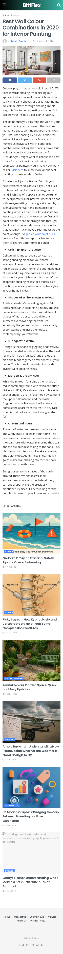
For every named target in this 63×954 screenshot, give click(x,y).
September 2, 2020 (43, 41)
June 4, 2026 (10, 891)
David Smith (18, 41)
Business (15, 15)
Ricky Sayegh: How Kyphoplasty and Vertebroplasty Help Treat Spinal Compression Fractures (30, 623)
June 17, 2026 (10, 759)
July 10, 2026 (10, 567)
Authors (52, 916)
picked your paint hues (40, 234)
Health (9, 551)
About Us (22, 920)
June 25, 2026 (10, 694)
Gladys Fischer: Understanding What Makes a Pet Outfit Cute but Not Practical (30, 882)
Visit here (17, 170)
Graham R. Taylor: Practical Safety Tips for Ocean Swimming (28, 560)
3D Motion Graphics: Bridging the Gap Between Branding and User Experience (31, 816)
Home (6, 15)
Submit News (37, 916)
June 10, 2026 (10, 825)
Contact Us (20, 916)
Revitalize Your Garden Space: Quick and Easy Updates (29, 687)
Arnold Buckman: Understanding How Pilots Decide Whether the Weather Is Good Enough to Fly (31, 750)
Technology (12, 805)
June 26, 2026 (10, 632)
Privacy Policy (37, 920)
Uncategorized (14, 678)
